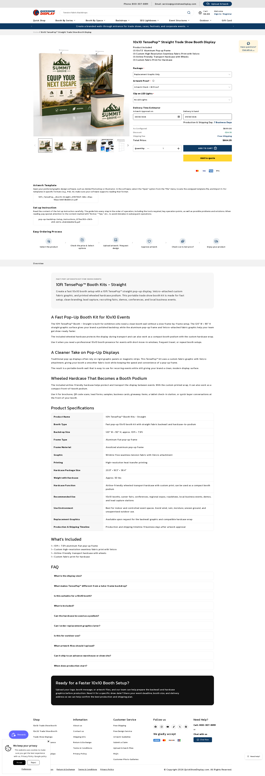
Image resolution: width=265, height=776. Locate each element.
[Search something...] (189, 13)
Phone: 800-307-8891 (136, 4)
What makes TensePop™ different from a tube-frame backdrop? (90, 586)
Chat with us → (248, 50)
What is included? (64, 605)
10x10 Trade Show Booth (45, 725)
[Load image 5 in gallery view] (107, 145)
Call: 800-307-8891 (205, 725)
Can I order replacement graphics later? (77, 625)
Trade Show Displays (42, 736)
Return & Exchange (82, 742)
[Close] (48, 741)
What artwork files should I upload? (74, 645)
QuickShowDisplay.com (196, 769)
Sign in (217, 14)
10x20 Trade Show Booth (45, 731)
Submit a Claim (120, 742)
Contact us (78, 731)
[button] (155, 117)
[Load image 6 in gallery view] (122, 145)
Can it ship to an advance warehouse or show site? (82, 655)
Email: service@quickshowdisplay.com (175, 4)
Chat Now (204, 739)
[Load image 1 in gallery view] (45, 145)
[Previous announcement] (32, 26)
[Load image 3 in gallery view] (76, 145)
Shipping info (79, 736)
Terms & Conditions (82, 748)
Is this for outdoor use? (67, 635)
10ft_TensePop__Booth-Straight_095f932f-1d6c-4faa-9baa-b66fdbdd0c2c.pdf (66, 198)
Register (227, 14)
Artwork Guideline (122, 736)
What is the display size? (68, 575)
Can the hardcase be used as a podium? (76, 615)
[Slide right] (128, 145)
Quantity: (140, 148)
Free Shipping (119, 725)
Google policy (40, 756)
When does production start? (70, 665)
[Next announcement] (233, 26)
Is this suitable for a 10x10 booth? (73, 595)
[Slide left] (34, 145)
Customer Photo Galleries (125, 759)
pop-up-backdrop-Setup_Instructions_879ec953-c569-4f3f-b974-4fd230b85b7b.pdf (66, 221)
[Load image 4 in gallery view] (92, 145)
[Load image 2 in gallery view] (61, 145)
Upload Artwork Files (123, 748)
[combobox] (123, 13)
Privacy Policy (80, 753)
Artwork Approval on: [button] (143, 111)
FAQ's (115, 753)
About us (77, 725)
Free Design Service (122, 731)
